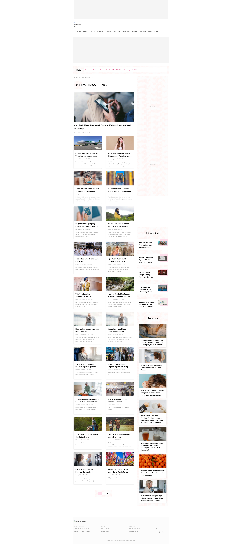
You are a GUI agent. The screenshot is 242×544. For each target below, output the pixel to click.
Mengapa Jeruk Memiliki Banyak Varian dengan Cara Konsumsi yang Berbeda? (153, 473)
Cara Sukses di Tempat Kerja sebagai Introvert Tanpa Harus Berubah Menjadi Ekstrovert (152, 498)
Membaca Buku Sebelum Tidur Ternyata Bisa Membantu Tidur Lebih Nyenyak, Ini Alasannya (152, 342)
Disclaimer (105, 529)
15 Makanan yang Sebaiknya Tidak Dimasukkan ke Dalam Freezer (151, 367)
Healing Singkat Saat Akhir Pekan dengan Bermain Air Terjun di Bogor (119, 296)
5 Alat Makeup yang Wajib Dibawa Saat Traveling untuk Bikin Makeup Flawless (119, 156)
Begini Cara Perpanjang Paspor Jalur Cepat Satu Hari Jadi (87, 226)
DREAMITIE (142, 31)
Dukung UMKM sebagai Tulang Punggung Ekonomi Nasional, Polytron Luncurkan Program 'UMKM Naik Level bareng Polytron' (146, 274)
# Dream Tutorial (91, 70)
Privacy (104, 526)
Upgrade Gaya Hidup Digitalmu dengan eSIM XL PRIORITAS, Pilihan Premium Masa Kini (147, 304)
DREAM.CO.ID (77, 77)
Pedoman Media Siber (82, 532)
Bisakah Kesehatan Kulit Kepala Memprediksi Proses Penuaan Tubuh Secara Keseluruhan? (152, 393)
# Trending (126, 70)
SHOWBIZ (116, 31)
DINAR (150, 31)
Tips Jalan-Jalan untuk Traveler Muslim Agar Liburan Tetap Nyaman (117, 261)
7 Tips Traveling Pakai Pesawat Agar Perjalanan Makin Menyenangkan (85, 366)
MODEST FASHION (96, 31)
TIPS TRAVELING (89, 77)
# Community (103, 70)
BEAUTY (86, 31)
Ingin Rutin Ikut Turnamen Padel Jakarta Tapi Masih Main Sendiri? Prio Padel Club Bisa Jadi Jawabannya (146, 289)
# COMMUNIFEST (115, 70)
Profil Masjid (79, 526)
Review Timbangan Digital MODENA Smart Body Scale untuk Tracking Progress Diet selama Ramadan (146, 260)
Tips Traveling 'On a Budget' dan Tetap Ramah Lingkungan (87, 437)
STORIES (78, 31)
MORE (156, 31)
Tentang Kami (134, 529)
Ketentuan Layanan (81, 529)
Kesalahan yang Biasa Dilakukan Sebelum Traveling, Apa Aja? (117, 331)
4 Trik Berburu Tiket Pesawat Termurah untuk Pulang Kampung (87, 191)
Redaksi (132, 526)
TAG (82, 77)
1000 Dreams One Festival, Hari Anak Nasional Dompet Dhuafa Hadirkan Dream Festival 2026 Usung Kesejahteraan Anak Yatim (146, 245)
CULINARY (108, 31)
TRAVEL (134, 31)
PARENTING (126, 31)
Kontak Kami (134, 532)
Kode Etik (105, 532)
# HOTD (134, 70)
